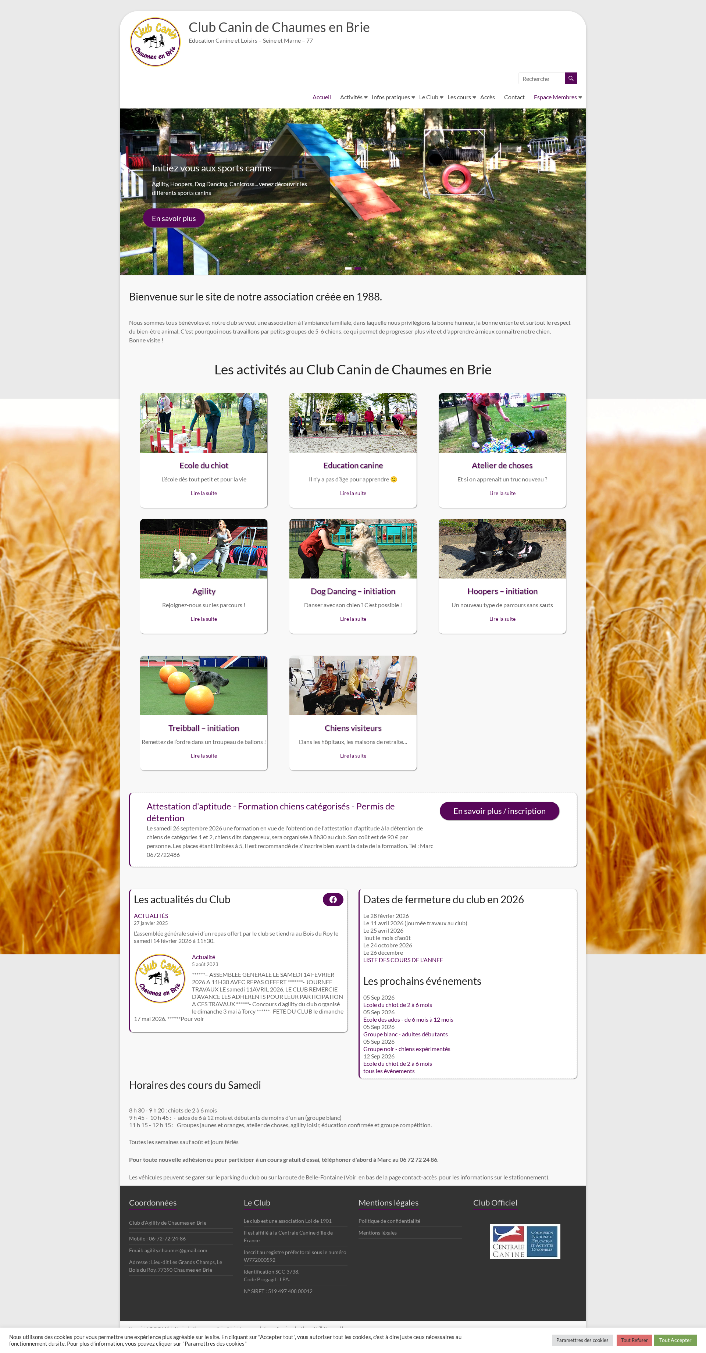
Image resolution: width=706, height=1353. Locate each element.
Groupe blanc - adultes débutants (405, 1033)
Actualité (203, 956)
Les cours (459, 96)
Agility (203, 591)
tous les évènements (389, 1070)
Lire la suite (204, 493)
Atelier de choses (502, 465)
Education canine (353, 465)
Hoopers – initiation (502, 591)
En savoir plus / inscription (499, 811)
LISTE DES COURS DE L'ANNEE (403, 959)
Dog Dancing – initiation (353, 591)
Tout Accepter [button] (675, 1340)
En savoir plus (174, 218)
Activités (351, 96)
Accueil (322, 96)
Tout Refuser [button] (634, 1340)
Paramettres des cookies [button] (582, 1340)
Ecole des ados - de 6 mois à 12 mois (408, 1019)
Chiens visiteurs (353, 728)
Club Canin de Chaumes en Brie (279, 27)
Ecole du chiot (203, 465)
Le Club (428, 96)
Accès (487, 96)
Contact (514, 96)
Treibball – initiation (203, 728)
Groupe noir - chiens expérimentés (406, 1048)
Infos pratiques (391, 96)
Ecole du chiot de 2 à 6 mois (397, 1004)
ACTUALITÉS (151, 915)
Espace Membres (555, 96)
